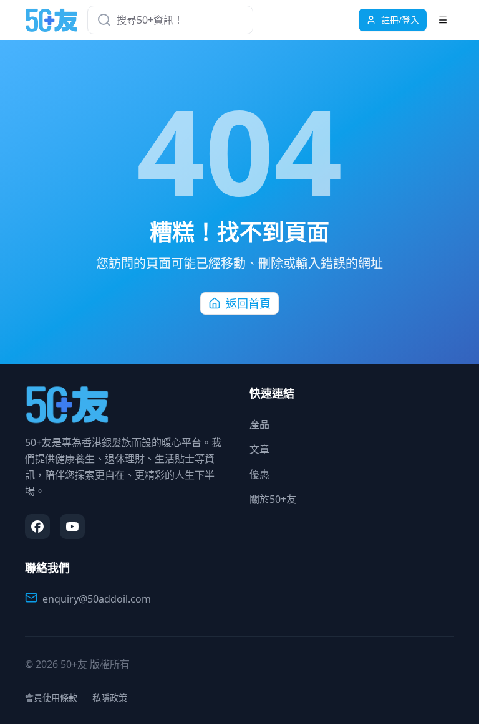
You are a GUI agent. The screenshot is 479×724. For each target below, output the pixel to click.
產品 (259, 424)
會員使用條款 (51, 697)
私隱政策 (109, 697)
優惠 (259, 474)
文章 (259, 449)
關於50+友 (272, 499)
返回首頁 (248, 303)
